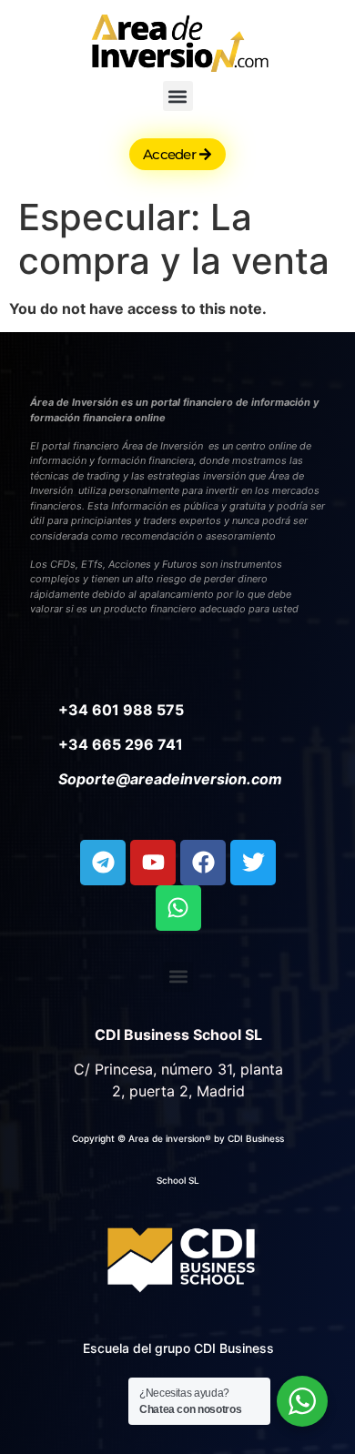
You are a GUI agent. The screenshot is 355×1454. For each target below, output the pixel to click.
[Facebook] (203, 862)
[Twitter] (253, 862)
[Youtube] (153, 862)
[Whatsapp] (178, 908)
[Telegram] (103, 862)
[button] (178, 96)
